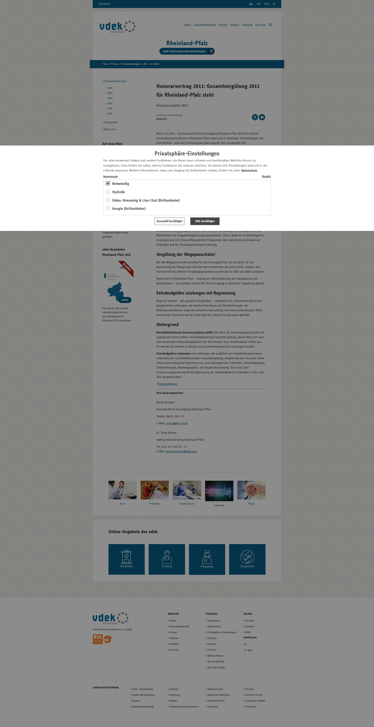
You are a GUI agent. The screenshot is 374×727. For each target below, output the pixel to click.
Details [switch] (266, 176)
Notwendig (120, 184)
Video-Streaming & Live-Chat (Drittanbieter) (146, 200)
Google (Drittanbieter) (129, 209)
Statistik (118, 192)
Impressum (110, 176)
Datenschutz (249, 170)
